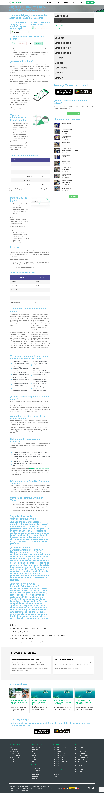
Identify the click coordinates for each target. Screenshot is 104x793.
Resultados (58, 29)
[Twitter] (89, 788)
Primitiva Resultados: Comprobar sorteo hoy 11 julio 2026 (41, 702)
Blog (74, 2)
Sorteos (66, 2)
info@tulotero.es (13, 788)
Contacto (80, 2)
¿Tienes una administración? (53, 2)
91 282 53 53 (42, 786)
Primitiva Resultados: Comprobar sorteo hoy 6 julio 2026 (84, 702)
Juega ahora (90, 2)
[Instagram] (93, 788)
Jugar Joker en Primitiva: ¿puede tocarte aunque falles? (19, 702)
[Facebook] (85, 788)
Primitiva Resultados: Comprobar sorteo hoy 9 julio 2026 (62, 702)
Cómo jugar (58, 32)
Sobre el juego (59, 25)
